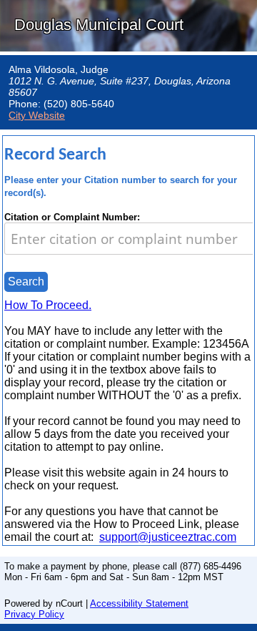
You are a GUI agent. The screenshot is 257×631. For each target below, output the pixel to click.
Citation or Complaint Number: (72, 217)
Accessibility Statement (139, 603)
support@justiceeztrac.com (167, 537)
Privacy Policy (34, 614)
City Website (37, 115)
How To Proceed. (47, 305)
